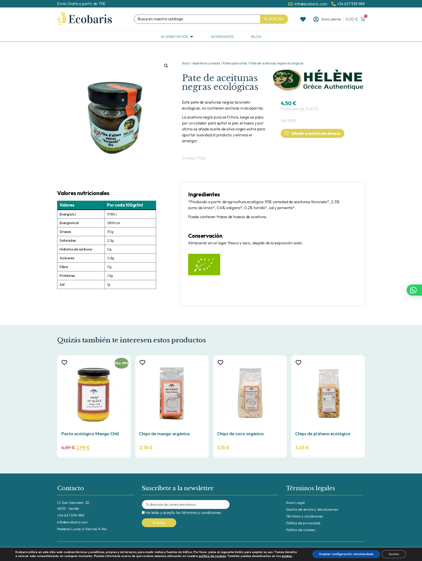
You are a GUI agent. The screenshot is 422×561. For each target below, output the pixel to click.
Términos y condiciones (304, 516)
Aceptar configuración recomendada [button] (346, 554)
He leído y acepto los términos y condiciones (183, 512)
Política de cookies (300, 529)
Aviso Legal (295, 502)
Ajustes (393, 554)
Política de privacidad (303, 523)
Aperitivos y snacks (206, 63)
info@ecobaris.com (72, 522)
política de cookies (212, 556)
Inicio (186, 63)
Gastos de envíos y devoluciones (312, 509)
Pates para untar (235, 63)
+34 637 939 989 (70, 515)
